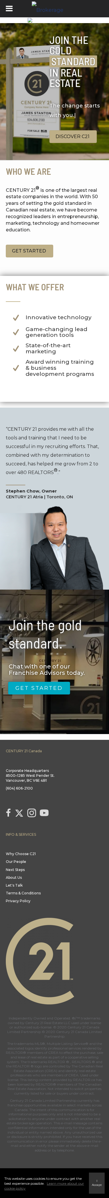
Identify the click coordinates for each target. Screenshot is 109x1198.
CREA (53, 1052)
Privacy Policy (18, 901)
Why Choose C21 (21, 854)
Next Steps (15, 870)
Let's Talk (14, 885)
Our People (16, 861)
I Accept (97, 1183)
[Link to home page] (54, 8)
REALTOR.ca (84, 1080)
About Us (14, 877)
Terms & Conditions (23, 893)
